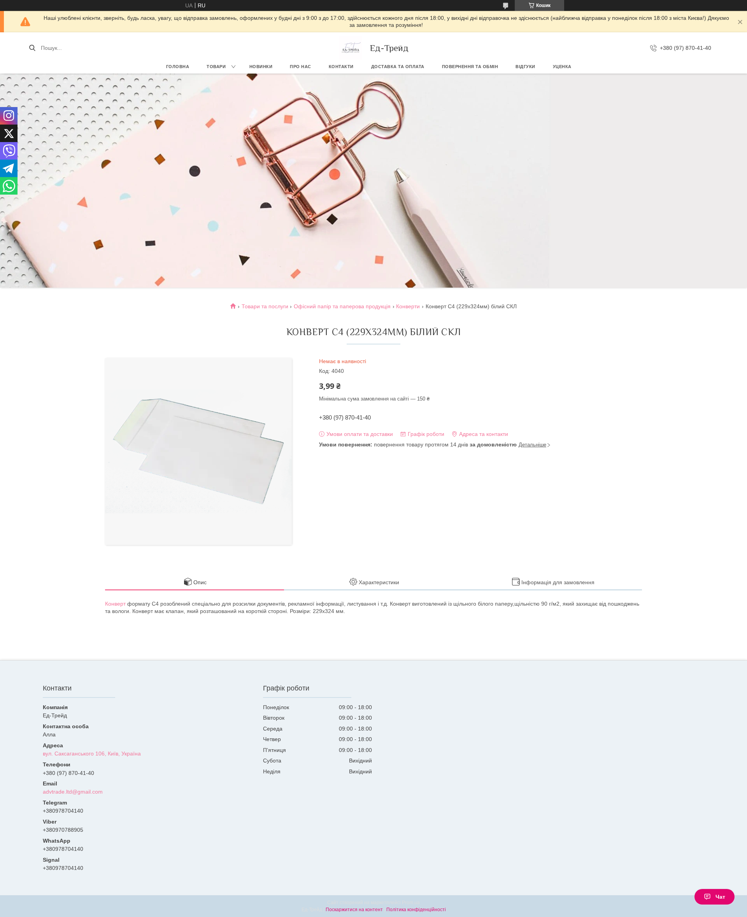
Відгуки (525, 66)
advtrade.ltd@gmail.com (73, 792)
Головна (177, 66)
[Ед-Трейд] (350, 48)
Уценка (562, 66)
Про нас (300, 66)
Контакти (341, 66)
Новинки (261, 66)
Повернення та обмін (470, 66)
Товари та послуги (265, 306)
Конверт (115, 604)
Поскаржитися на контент (354, 909)
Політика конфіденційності (416, 909)
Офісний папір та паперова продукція (342, 306)
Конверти (408, 306)
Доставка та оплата (397, 66)
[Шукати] (32, 47)
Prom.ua (411, 902)
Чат (720, 897)
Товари (216, 66)
